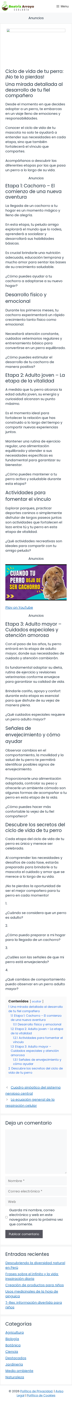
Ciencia (11, 1351)
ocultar (36, 1001)
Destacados (15, 1358)
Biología (12, 1338)
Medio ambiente (19, 1370)
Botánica (13, 1345)
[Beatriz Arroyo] (18, 6)
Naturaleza (14, 1377)
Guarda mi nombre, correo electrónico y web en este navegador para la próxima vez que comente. (36, 1217)
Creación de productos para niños (34, 1285)
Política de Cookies (41, 1395)
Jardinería (14, 1364)
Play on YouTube (19, 607)
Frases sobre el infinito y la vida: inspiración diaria (32, 1276)
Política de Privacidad (36, 1391)
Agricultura (14, 1332)
